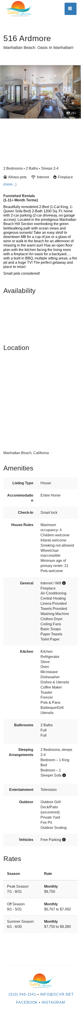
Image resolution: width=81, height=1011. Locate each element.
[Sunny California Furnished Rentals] (21, 9)
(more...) (9, 184)
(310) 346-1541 (22, 994)
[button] (6, 92)
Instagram (53, 1002)
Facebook (27, 1002)
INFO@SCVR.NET (57, 994)
